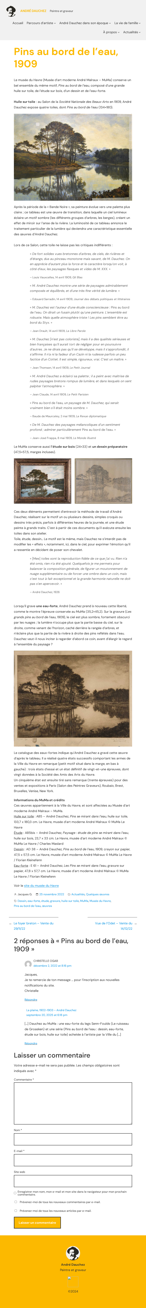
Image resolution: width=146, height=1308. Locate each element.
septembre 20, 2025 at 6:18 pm (46, 1015)
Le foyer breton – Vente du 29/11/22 (33, 926)
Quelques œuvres (97, 894)
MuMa (84, 901)
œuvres (47, 906)
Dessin (22, 901)
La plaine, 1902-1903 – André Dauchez (51, 1010)
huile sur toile (70, 901)
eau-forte (34, 901)
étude (45, 901)
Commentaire (24, 1079)
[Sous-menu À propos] (119, 32)
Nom (18, 1130)
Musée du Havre (100, 901)
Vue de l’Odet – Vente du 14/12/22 (113, 926)
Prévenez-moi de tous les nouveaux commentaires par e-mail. (60, 1202)
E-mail (19, 1151)
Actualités (78, 894)
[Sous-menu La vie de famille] (140, 23)
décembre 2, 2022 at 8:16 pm (52, 966)
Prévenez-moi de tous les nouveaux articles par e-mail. (55, 1211)
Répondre (31, 999)
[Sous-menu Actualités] (140, 32)
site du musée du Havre (41, 885)
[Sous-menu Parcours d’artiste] (55, 23)
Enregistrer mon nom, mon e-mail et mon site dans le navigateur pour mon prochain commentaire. (72, 1193)
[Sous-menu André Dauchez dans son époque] (110, 23)
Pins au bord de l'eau (27, 906)
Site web (19, 1172)
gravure (55, 901)
